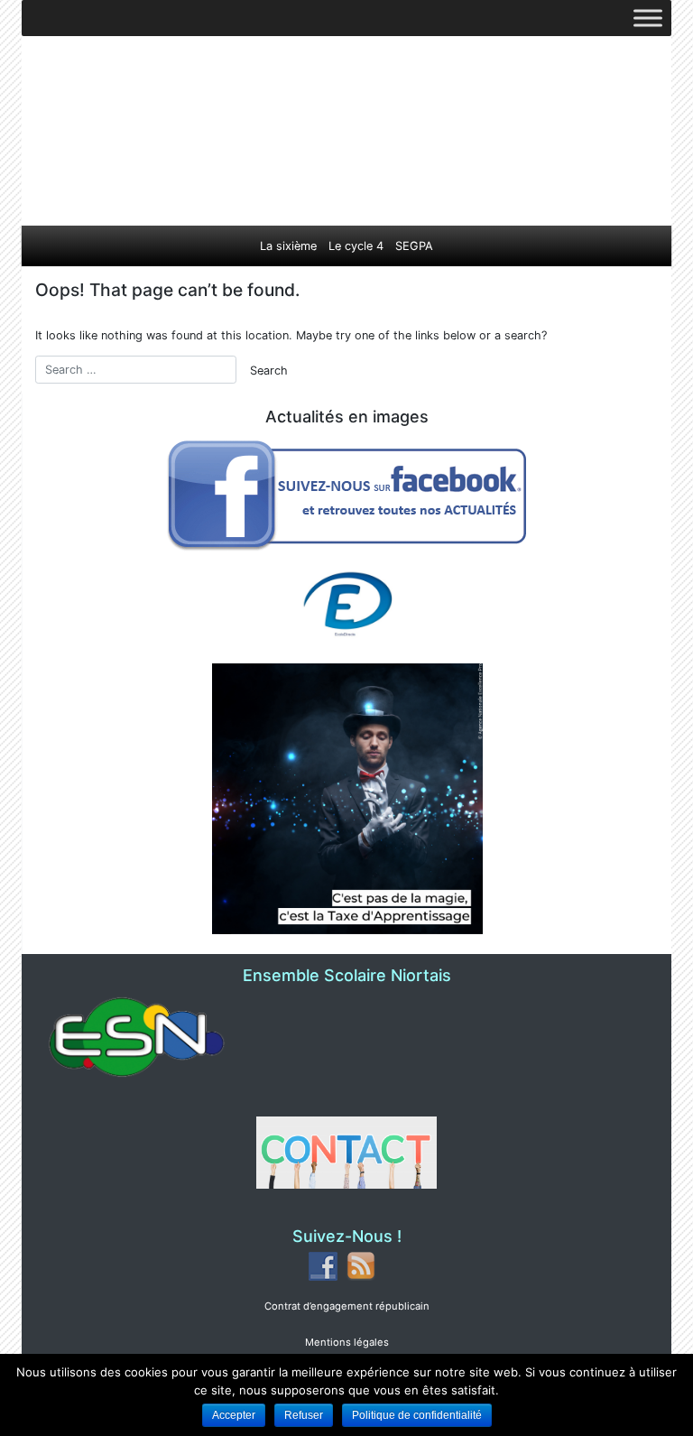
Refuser (303, 1415)
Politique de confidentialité (417, 1415)
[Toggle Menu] (647, 17)
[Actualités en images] (347, 492)
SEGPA (414, 246)
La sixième (288, 246)
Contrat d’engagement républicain (347, 1306)
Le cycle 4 (355, 246)
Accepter (233, 1415)
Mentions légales (347, 1342)
